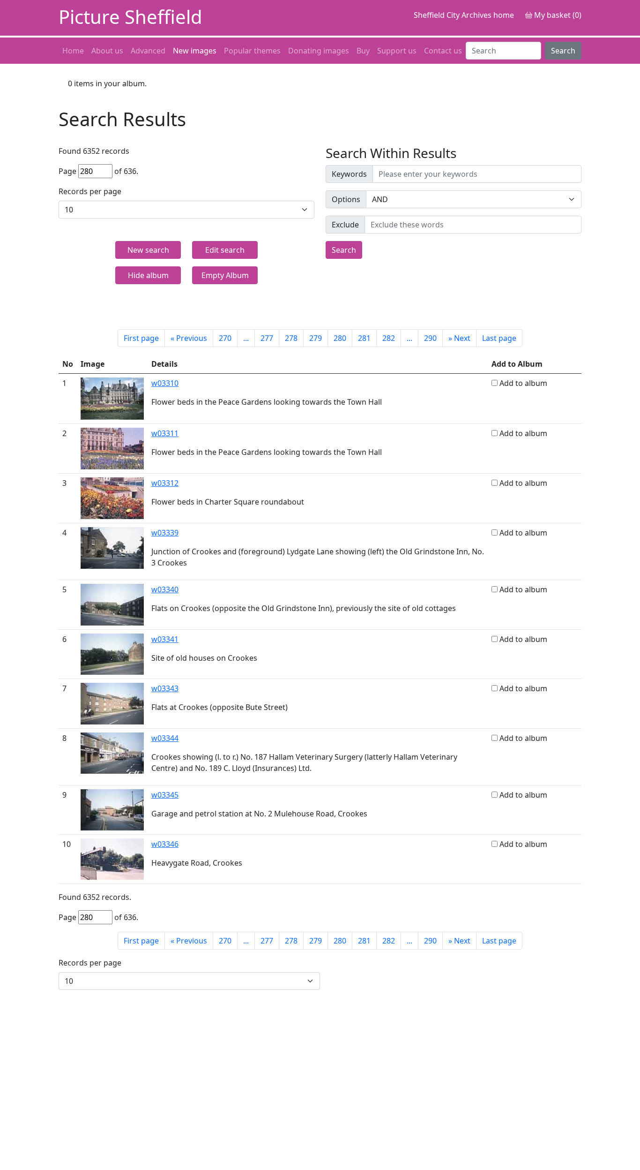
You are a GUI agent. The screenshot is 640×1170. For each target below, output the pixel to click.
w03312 (165, 483)
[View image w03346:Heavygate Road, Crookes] (112, 858)
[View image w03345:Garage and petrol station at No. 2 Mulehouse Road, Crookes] (112, 809)
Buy (363, 50)
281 (364, 338)
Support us (397, 50)
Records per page (90, 191)
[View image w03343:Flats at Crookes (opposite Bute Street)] (112, 703)
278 (291, 338)
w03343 (165, 688)
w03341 (165, 639)
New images (194, 50)
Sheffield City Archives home (464, 15)
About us (107, 50)
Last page (499, 338)
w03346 (165, 844)
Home (73, 50)
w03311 (165, 433)
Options (346, 199)
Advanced (148, 50)
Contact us (443, 50)
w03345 (165, 795)
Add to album (523, 383)
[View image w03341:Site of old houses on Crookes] (112, 653)
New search (148, 250)
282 (388, 338)
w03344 (165, 738)
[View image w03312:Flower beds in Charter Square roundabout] (112, 497)
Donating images (318, 50)
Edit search (225, 250)
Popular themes (252, 50)
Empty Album (225, 275)
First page (141, 338)
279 (315, 338)
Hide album (148, 275)
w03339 (165, 533)
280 (340, 338)
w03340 (165, 589)
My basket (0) (556, 15)
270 (225, 338)
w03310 (165, 383)
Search (563, 50)
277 (266, 338)
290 (430, 338)
